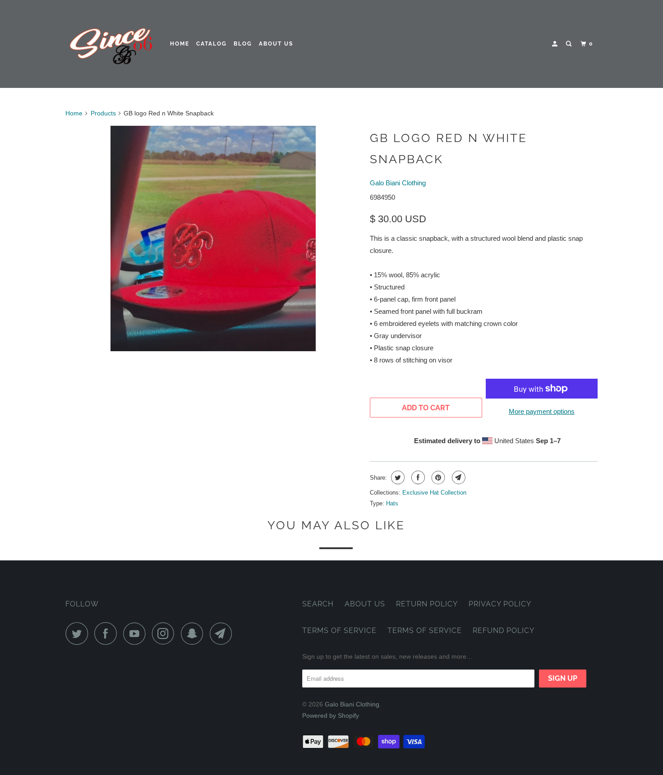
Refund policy (503, 630)
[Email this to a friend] (457, 477)
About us (276, 44)
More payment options (542, 411)
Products (103, 113)
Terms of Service (339, 630)
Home (179, 44)
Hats (392, 503)
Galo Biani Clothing (398, 183)
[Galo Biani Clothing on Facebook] (107, 633)
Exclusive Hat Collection (434, 492)
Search (318, 604)
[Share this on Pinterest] (437, 477)
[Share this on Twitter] (397, 477)
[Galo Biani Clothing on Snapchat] (194, 633)
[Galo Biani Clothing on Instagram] (165, 633)
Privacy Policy (500, 604)
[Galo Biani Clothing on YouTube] (136, 633)
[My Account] (555, 44)
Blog (243, 44)
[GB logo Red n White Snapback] (213, 238)
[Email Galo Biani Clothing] (223, 633)
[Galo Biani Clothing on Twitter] (78, 633)
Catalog (211, 44)
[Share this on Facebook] (417, 477)
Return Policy (427, 604)
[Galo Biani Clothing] (111, 44)
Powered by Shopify (330, 715)
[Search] (569, 44)
